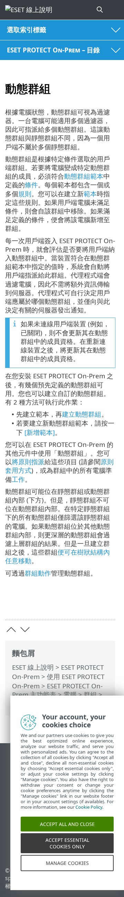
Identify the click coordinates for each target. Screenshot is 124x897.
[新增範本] (39, 432)
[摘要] (107, 603)
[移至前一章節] (11, 630)
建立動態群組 (81, 414)
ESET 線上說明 (33, 667)
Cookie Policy (88, 813)
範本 (90, 193)
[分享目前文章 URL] (71, 603)
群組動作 (38, 573)
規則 (24, 193)
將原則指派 (28, 461)
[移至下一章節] (25, 630)
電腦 (69, 694)
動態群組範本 (83, 176)
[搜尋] (100, 10)
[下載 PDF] (89, 603)
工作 (18, 479)
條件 (31, 184)
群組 (90, 694)
